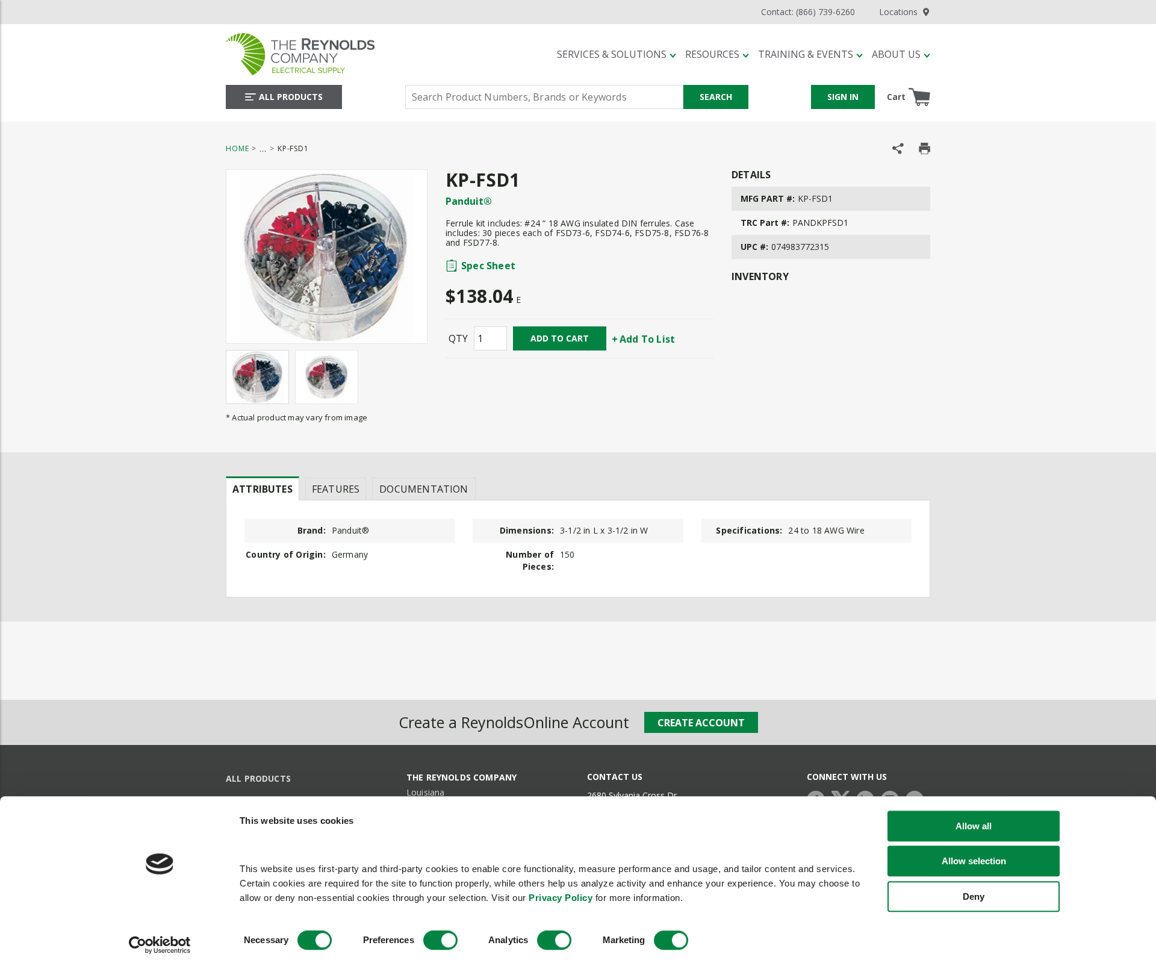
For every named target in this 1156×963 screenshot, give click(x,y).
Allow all (974, 826)
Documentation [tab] (423, 489)
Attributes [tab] (262, 489)
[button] (616, 54)
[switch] (440, 940)
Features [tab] (335, 489)
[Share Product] (898, 148)
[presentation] (262, 488)
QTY (458, 338)
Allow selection (974, 861)
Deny (973, 896)
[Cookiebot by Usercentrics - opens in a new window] (160, 946)
